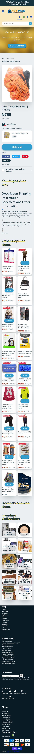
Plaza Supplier (6, 717)
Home (3, 58)
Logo (16, 11)
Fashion (4, 609)
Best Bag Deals (6, 650)
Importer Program (7, 721)
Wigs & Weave (6, 629)
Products (10, 58)
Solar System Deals (7, 652)
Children (4, 618)
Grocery (24, 545)
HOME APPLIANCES (9, 530)
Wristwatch (5, 624)
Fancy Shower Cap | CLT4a (20, 133)
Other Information (16, 204)
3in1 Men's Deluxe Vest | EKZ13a (9, 261)
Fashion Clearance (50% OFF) (11, 643)
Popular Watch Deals (8, 658)
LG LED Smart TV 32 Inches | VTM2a (24, 373)
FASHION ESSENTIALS (9, 577)
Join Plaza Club (6, 715)
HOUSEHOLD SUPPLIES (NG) (24, 593)
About (3, 710)
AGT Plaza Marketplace (14, 751)
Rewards (19, 19)
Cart (31, 18)
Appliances (5, 615)
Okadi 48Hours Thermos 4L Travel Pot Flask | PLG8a (24, 319)
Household (5, 611)
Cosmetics (24, 530)
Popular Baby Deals (8, 654)
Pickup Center (6, 724)
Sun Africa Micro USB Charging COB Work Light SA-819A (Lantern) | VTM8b (9, 346)
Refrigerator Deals (7, 646)
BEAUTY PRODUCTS (24, 577)
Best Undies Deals (7, 659)
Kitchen (4, 617)
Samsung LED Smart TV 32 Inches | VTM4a (9, 373)
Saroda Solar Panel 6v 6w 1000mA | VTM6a (24, 346)
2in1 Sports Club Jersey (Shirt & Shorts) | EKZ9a (9, 399)
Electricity (4, 622)
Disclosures (5, 713)
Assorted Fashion (9, 561)
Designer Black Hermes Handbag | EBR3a (24, 290)
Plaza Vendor (6, 726)
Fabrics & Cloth (9, 593)
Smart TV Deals (6, 648)
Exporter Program (7, 722)
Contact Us (5, 711)
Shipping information (16, 195)
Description (10, 193)
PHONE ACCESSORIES (24, 561)
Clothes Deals (6, 645)
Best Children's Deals (8, 656)
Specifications (12, 202)
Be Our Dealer (6, 719)
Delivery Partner (6, 728)
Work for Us (5, 730)
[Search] (30, 23)
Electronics (5, 613)
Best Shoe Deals (7, 641)
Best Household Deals (8, 663)
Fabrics (4, 628)
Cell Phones (5, 620)
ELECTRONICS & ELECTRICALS (9, 545)
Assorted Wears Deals (8, 661)
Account (27, 18)
